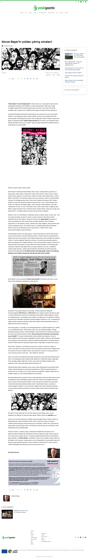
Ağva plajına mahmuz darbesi (73, 72)
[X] (83, 2)
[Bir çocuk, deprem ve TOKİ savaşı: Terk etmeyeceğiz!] (69, 56)
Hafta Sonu (48, 74)
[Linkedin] (30, 78)
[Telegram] (81, 2)
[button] (1, 2)
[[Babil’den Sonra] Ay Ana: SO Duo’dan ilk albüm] (7, 514)
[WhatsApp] (18, 78)
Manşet (58, 74)
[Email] (34, 78)
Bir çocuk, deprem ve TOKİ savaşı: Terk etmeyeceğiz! (79, 55)
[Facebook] (76, 2)
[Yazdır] (37, 78)
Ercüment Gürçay (8, 46)
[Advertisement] (44, 25)
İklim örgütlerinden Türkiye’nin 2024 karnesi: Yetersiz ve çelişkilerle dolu (73, 63)
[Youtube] (86, 2)
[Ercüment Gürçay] (2, 46)
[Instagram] (78, 2)
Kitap (54, 74)
